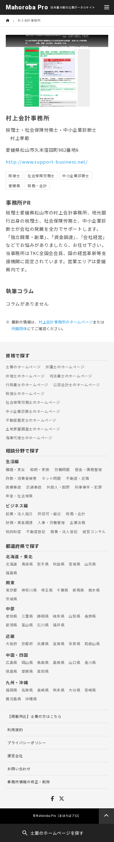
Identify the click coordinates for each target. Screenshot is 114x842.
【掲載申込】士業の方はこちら (34, 716)
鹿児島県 (13, 698)
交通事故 (34, 486)
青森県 (27, 563)
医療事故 (13, 486)
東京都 (11, 589)
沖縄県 (31, 698)
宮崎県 (90, 689)
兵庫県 (43, 643)
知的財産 (13, 531)
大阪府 (11, 643)
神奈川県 (29, 589)
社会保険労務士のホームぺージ (33, 402)
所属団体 (19, 328)
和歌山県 (92, 643)
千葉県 (62, 589)
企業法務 (77, 522)
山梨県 (74, 615)
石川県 (43, 624)
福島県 (11, 572)
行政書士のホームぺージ (27, 384)
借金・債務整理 (88, 469)
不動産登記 (36, 531)
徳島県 (11, 671)
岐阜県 (58, 615)
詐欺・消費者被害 (21, 478)
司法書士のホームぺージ (71, 375)
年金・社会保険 (19, 495)
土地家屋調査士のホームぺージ (33, 428)
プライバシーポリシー (26, 742)
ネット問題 (51, 478)
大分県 (74, 689)
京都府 (27, 643)
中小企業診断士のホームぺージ (33, 411)
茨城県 (11, 598)
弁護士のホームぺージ (65, 366)
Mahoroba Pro (27, 8)
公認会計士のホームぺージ (76, 384)
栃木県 (94, 589)
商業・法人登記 (64, 531)
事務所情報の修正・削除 (28, 781)
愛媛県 (27, 671)
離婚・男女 (15, 469)
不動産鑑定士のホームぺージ (31, 420)
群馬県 (78, 589)
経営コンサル (94, 531)
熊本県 (58, 689)
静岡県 (43, 615)
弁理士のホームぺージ (25, 375)
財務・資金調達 (19, 522)
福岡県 (11, 689)
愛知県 (11, 615)
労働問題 (62, 469)
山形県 (90, 563)
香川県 (90, 662)
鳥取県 (43, 662)
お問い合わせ (18, 768)
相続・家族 (40, 469)
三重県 (27, 615)
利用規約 (15, 729)
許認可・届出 (49, 513)
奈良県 (74, 643)
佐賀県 (27, 689)
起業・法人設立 (19, 513)
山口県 (74, 662)
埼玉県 (47, 589)
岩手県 (43, 563)
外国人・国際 (58, 486)
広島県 (11, 662)
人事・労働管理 (51, 522)
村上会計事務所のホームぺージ (66, 322)
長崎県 (43, 689)
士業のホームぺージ (23, 366)
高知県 (43, 671)
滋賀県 (58, 643)
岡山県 (27, 662)
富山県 (27, 624)
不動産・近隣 (77, 478)
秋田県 (58, 563)
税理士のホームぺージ (25, 393)
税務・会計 (75, 513)
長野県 (90, 615)
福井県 (58, 624)
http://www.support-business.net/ (47, 161)
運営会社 (15, 755)
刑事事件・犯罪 (88, 486)
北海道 (11, 563)
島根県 (58, 662)
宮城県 (74, 563)
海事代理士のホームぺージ (29, 437)
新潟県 (11, 624)
